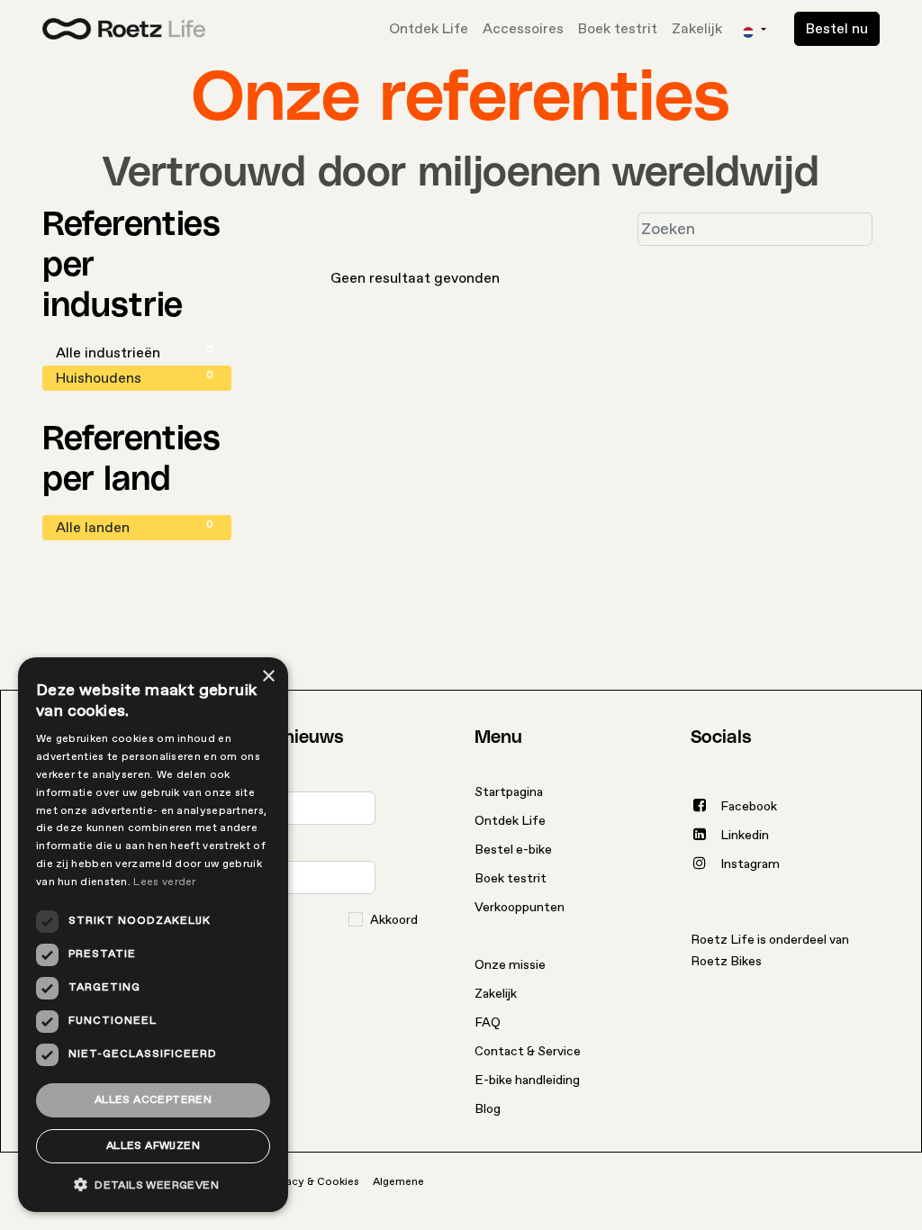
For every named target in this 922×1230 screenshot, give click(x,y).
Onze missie (510, 964)
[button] (153, 1184)
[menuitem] (428, 29)
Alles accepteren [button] (153, 1100)
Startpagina (509, 792)
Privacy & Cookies (313, 1182)
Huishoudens (134, 377)
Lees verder (164, 882)
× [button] (268, 676)
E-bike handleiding (527, 1080)
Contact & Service (528, 1051)
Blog (488, 1109)
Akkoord (394, 919)
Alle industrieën (134, 352)
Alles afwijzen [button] (153, 1146)
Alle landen (134, 527)
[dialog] (153, 934)
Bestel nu (837, 29)
